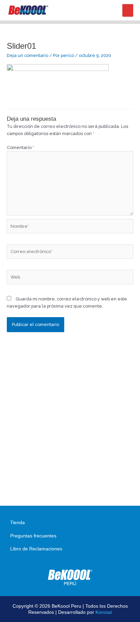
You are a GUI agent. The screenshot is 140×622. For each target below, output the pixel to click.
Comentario (20, 147)
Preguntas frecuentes (33, 535)
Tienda (17, 522)
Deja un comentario (27, 55)
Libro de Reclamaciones (36, 548)
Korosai (103, 612)
